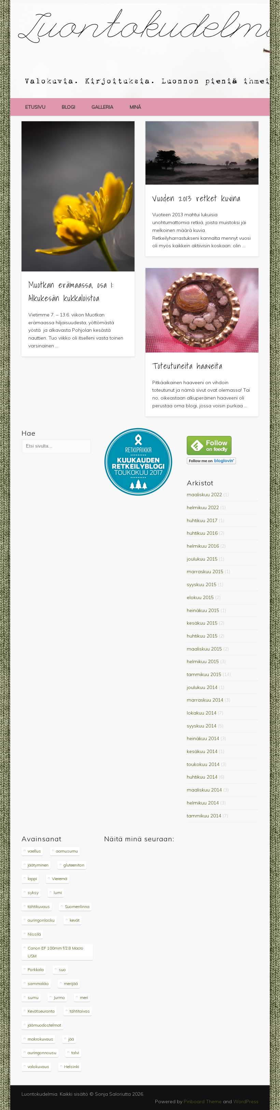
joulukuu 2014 (202, 687)
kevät (75, 920)
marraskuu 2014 (205, 700)
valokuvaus (38, 1066)
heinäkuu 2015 (203, 610)
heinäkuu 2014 (203, 738)
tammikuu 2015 (204, 674)
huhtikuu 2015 (202, 636)
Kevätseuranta (41, 1011)
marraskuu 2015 (205, 571)
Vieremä (59, 878)
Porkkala (36, 969)
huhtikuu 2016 (202, 533)
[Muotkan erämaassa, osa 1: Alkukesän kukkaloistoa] (78, 196)
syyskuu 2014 (201, 726)
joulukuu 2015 (202, 559)
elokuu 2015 (200, 597)
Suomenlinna (77, 906)
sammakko (38, 983)
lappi (32, 878)
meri (84, 997)
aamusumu (67, 851)
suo (62, 969)
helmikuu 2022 (203, 507)
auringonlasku (41, 920)
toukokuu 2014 (203, 764)
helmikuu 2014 (203, 803)
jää (71, 1039)
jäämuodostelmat (44, 1025)
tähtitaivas (80, 1011)
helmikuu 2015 (203, 661)
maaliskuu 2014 (204, 790)
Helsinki (71, 1066)
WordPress (245, 1101)
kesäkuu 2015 (202, 623)
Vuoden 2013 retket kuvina (196, 198)
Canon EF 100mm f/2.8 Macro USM (55, 951)
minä (135, 107)
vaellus (34, 851)
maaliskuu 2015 (204, 649)
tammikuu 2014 (204, 816)
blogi (68, 107)
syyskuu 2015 (201, 584)
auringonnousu (42, 1052)
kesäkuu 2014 (202, 751)
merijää (71, 983)
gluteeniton (74, 864)
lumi (58, 892)
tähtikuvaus (39, 906)
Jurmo (59, 997)
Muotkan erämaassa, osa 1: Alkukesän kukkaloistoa (71, 291)
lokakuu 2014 (201, 713)
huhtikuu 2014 (202, 777)
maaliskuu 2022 (204, 494)
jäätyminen (38, 864)
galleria (102, 107)
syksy (33, 892)
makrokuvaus (40, 1039)
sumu (33, 997)
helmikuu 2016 (203, 546)
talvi (75, 1052)
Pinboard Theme (203, 1101)
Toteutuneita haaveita (187, 365)
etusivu (35, 107)
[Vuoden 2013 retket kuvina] (201, 153)
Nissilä (34, 934)
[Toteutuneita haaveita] (201, 310)
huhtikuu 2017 (202, 520)
